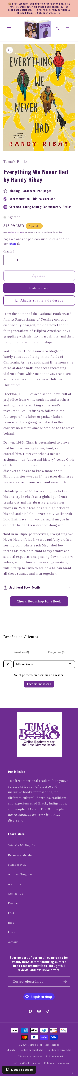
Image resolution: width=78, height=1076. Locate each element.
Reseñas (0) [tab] (21, 652)
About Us (14, 884)
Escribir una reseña (39, 684)
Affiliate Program (20, 874)
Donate (13, 903)
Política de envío (55, 1056)
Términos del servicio (30, 1056)
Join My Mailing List (22, 845)
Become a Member (21, 855)
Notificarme (39, 288)
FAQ (11, 913)
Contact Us (15, 893)
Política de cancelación (56, 1063)
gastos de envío (16, 232)
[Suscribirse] (65, 981)
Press (11, 932)
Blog (11, 922)
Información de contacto (26, 1063)
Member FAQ (17, 864)
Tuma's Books (36, 1044)
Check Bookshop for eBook (39, 601)
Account (14, 942)
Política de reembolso (31, 1050)
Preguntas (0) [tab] (57, 652)
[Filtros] (7, 664)
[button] (9, 29)
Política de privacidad (59, 1050)
